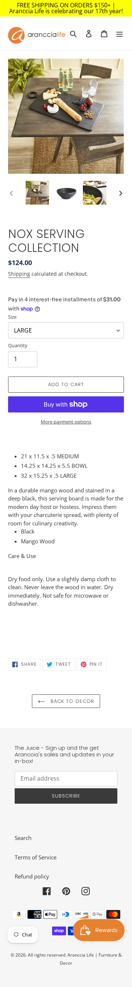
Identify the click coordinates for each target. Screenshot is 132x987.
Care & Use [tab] (22, 555)
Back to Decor (71, 701)
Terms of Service (35, 857)
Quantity (17, 345)
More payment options (66, 421)
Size (12, 316)
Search (23, 837)
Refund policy (32, 876)
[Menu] (119, 33)
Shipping (19, 273)
